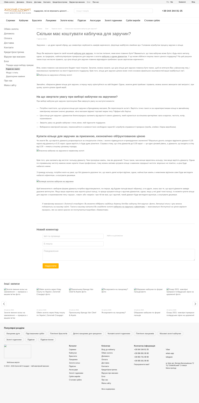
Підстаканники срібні (35, 333)
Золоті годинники (113, 20)
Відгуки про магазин (77, 2)
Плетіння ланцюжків (145, 333)
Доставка (37, 2)
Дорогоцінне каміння (15, 76)
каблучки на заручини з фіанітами (129, 207)
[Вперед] (195, 303)
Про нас (96, 2)
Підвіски (82, 20)
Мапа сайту (10, 85)
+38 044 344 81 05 (172, 11)
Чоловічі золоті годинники (118, 333)
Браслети (37, 20)
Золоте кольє (67, 20)
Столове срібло (152, 20)
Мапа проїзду (171, 368)
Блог (88, 2)
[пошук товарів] (151, 11)
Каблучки (23, 20)
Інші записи (12, 283)
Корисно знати (12, 69)
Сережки (10, 20)
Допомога (20, 2)
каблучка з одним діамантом (114, 56)
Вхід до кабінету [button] (108, 350)
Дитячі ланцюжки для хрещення (87, 333)
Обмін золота (9, 2)
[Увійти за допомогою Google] (130, 235)
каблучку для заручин (83, 53)
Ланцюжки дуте (13, 333)
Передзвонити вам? (141, 364)
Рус (168, 2)
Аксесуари (95, 20)
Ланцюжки (51, 20)
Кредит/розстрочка (60, 2)
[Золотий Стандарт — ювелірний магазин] (17, 351)
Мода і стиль (12, 72)
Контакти (46, 2)
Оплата (29, 2)
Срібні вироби (133, 20)
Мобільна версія (12, 362)
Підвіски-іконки (46, 339)
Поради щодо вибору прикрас (20, 65)
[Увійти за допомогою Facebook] (125, 235)
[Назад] (3, 303)
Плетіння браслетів (58, 333)
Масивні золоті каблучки (170, 333)
